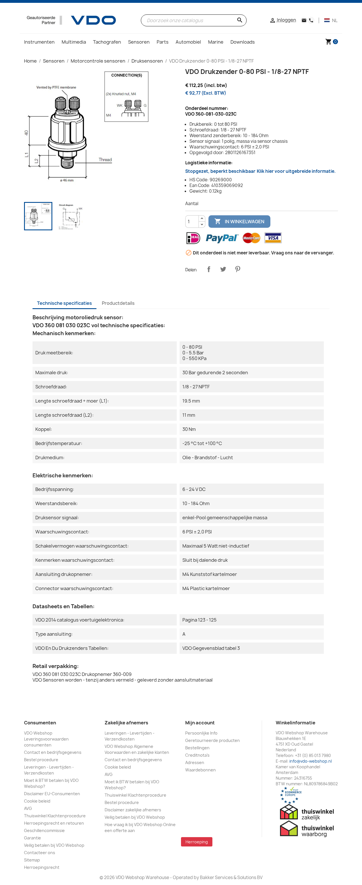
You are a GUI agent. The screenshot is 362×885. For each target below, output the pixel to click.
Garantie (32, 838)
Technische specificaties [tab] (64, 303)
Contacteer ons (39, 852)
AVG (28, 808)
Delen (208, 269)
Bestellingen (197, 747)
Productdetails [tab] (118, 303)
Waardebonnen (200, 770)
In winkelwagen (239, 221)
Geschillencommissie (44, 830)
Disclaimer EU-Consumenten (52, 793)
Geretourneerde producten (212, 740)
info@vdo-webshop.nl (310, 761)
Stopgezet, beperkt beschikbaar (260, 171)
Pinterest (237, 269)
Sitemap (32, 860)
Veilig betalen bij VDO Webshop (54, 845)
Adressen (194, 762)
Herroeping (197, 841)
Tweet (223, 269)
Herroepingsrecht (41, 867)
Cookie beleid (37, 801)
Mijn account (200, 723)
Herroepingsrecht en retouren (54, 823)
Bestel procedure (41, 759)
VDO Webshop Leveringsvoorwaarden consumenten (46, 739)
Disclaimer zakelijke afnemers (133, 809)
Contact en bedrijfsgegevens (52, 752)
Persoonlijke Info (201, 733)
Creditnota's (197, 755)
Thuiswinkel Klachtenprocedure (55, 815)
